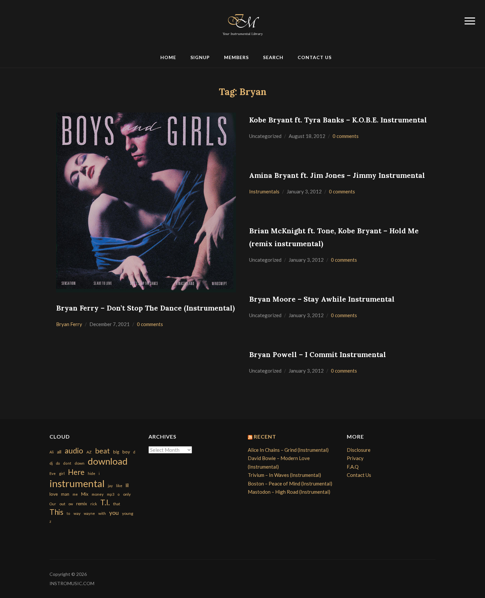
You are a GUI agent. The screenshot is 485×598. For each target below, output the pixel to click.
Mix (84, 494)
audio (74, 450)
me (75, 494)
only (127, 494)
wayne (89, 513)
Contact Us (315, 57)
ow (71, 504)
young (127, 513)
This (56, 512)
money (98, 494)
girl (62, 473)
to (68, 513)
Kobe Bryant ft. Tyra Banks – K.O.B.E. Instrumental (338, 120)
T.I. (105, 502)
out (62, 503)
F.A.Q (353, 467)
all (59, 451)
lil (127, 485)
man (65, 494)
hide (91, 473)
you (114, 512)
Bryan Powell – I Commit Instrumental (317, 354)
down (79, 463)
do (58, 463)
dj (51, 463)
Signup (200, 57)
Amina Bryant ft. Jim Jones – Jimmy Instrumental (337, 175)
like (119, 485)
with (102, 513)
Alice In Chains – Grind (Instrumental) (288, 450)
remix (81, 503)
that (116, 503)
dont (67, 463)
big (116, 451)
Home (168, 57)
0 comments (150, 324)
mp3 (110, 494)
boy (126, 451)
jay (110, 485)
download (108, 461)
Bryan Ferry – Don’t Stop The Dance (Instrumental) (145, 308)
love (53, 494)
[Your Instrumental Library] (242, 20)
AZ (89, 451)
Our (52, 504)
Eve (52, 473)
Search (273, 57)
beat (102, 451)
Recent (265, 436)
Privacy (355, 458)
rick (93, 504)
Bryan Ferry (69, 324)
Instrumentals (264, 191)
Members (236, 57)
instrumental (77, 483)
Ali (51, 452)
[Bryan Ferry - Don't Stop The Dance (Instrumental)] (146, 202)
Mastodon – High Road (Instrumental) (289, 492)
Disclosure (359, 450)
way (77, 513)
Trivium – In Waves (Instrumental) (284, 475)
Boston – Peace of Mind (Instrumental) (290, 483)
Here (76, 472)
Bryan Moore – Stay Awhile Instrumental (322, 299)
